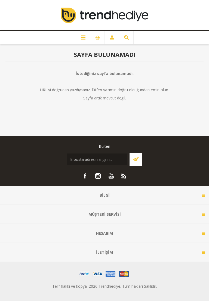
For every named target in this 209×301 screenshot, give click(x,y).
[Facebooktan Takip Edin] (85, 176)
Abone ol (136, 159)
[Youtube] (111, 176)
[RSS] (124, 176)
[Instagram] (98, 176)
